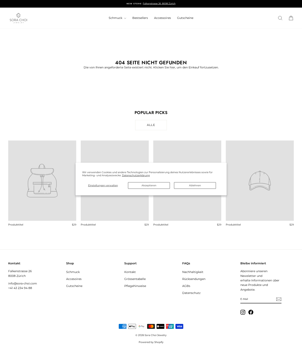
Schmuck (116, 18)
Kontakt (130, 272)
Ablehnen (195, 185)
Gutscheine (185, 18)
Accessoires (162, 18)
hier (172, 67)
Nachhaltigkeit (192, 272)
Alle (151, 125)
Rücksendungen (193, 279)
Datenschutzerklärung (136, 175)
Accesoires (74, 279)
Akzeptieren (149, 185)
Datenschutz (191, 293)
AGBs (186, 286)
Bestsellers (140, 18)
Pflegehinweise (135, 286)
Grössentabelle (135, 279)
